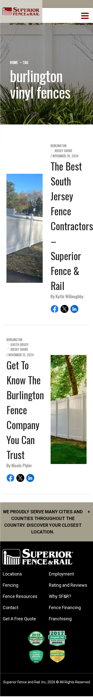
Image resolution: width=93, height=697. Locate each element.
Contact (10, 607)
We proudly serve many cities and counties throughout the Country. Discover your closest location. (46, 521)
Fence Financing (65, 607)
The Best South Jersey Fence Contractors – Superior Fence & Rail (72, 226)
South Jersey (19, 344)
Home (14, 62)
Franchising (60, 618)
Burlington (58, 145)
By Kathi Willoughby (67, 296)
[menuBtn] (85, 15)
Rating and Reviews (68, 585)
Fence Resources (20, 596)
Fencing (10, 585)
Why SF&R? (60, 596)
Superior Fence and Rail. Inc (24, 682)
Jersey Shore (63, 150)
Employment (61, 574)
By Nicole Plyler (19, 465)
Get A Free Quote (19, 618)
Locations (12, 574)
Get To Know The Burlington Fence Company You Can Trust (25, 409)
